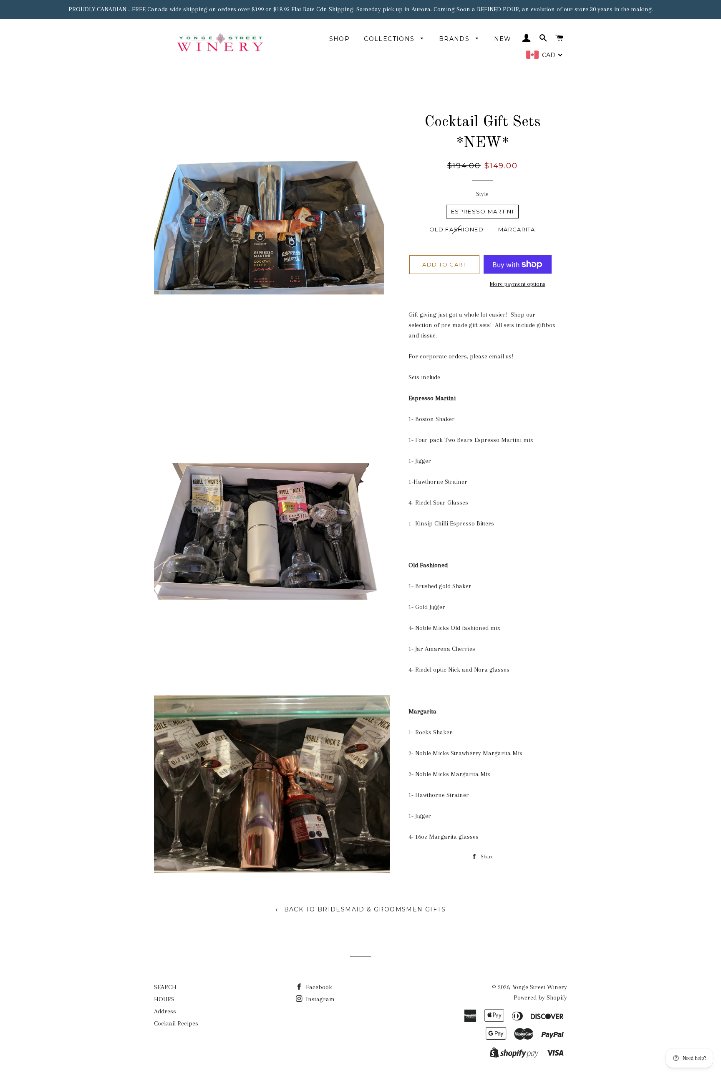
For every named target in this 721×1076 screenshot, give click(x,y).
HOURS (164, 999)
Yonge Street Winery (539, 987)
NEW (503, 39)
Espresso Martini (482, 211)
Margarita (516, 229)
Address (165, 1011)
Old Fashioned (456, 229)
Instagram (319, 999)
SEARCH (165, 987)
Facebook (318, 987)
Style (482, 194)
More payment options (517, 284)
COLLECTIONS (390, 39)
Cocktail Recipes (176, 1023)
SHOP (339, 39)
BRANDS (455, 39)
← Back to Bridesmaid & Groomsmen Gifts (360, 909)
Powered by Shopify (540, 997)
